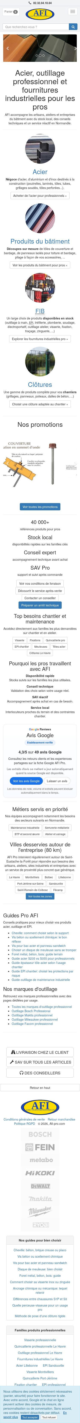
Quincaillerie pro (55, 640)
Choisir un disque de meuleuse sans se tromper (44, 950)
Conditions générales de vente (24, 1119)
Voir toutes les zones (40, 896)
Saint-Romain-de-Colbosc (32, 890)
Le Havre (14, 877)
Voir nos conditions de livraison (40, 583)
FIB (40, 310)
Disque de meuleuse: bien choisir (40, 1269)
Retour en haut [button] (40, 1087)
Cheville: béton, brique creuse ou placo (40, 1250)
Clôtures (40, 384)
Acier (40, 171)
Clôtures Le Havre (40, 653)
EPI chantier (22, 646)
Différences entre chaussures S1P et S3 (40, 1299)
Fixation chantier (26, 1384)
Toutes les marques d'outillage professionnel (42, 1006)
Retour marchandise (61, 1119)
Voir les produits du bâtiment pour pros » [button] (40, 265)
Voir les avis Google (26, 781)
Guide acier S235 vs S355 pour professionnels (43, 958)
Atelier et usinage (55, 834)
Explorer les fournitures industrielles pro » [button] (40, 339)
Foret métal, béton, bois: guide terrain (37, 954)
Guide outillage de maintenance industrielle (41, 980)
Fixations (35, 640)
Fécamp (58, 890)
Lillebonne (64, 877)
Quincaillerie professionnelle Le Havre (40, 1346)
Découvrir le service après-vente (40, 591)
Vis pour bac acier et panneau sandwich (39, 945)
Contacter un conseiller (40, 598)
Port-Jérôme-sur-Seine (30, 883)
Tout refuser (49, 1417)
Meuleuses (40, 646)
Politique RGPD (24, 1123)
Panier (10, 11)
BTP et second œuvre (27, 834)
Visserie (19, 640)
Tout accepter (30, 1417)
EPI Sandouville (53, 1365)
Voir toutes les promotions (40, 507)
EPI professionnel (54, 1384)
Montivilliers (32, 877)
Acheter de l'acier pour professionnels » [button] (40, 195)
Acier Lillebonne (27, 1365)
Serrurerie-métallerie (57, 827)
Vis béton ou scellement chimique (40, 1256)
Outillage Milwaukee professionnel (35, 1019)
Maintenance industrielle (25, 827)
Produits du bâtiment (40, 240)
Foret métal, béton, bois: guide (40, 1275)
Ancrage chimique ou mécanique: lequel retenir (40, 1290)
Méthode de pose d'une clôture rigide (40, 1316)
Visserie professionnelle (40, 1340)
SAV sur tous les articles (42, 1062)
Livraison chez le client (42, 1052)
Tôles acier (59, 646)
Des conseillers (41, 1072)
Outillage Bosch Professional (31, 1011)
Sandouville (56, 883)
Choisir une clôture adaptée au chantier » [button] (40, 404)
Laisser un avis (57, 781)
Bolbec (49, 877)
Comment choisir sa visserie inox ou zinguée (40, 1282)
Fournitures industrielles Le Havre (40, 1359)
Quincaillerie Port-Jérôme (40, 1378)
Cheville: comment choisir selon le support (40, 933)
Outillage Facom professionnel (32, 1023)
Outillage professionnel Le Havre (40, 1353)
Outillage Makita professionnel (32, 1015)
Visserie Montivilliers (40, 1372)
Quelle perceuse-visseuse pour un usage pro (40, 1307)
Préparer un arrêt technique (40, 605)
